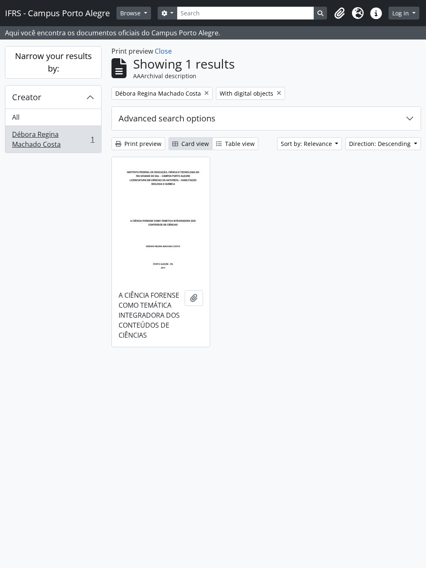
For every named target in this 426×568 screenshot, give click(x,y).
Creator (26, 97)
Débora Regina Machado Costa (53, 139)
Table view (239, 144)
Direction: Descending (380, 144)
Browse (131, 13)
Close (163, 51)
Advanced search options (167, 118)
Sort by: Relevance (307, 144)
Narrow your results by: (53, 62)
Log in (401, 13)
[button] (339, 13)
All (16, 117)
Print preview (142, 144)
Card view (194, 144)
